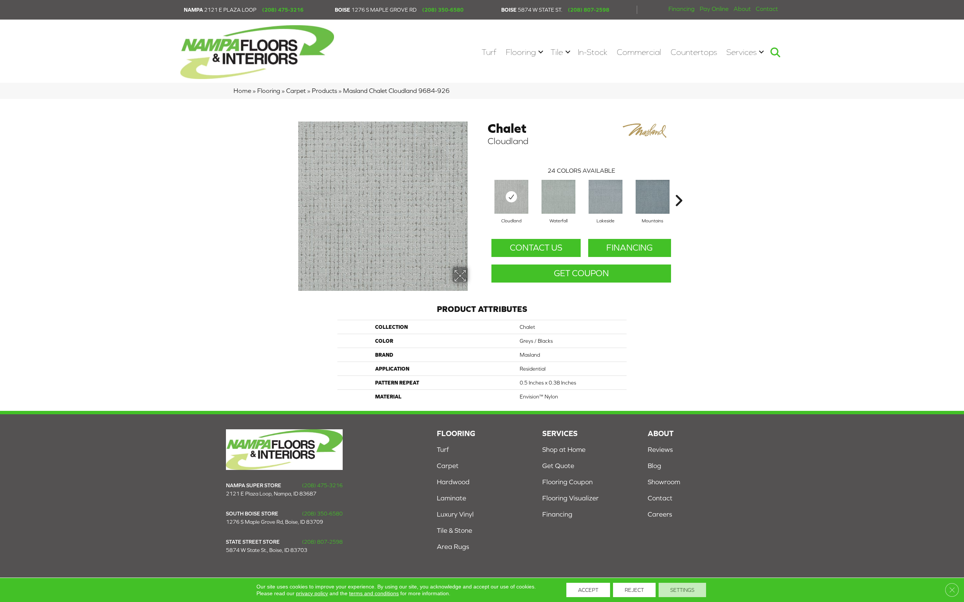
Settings (682, 590)
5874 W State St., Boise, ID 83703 (266, 550)
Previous (484, 189)
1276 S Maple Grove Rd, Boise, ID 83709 (274, 522)
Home (242, 90)
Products (324, 90)
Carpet (296, 90)
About (742, 9)
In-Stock (592, 52)
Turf (489, 52)
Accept (588, 590)
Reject (634, 590)
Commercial (639, 52)
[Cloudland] (511, 197)
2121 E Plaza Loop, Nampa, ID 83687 (271, 494)
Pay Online (714, 9)
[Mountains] (652, 197)
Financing (681, 9)
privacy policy (312, 593)
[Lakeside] (605, 197)
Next (678, 189)
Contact (767, 9)
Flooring (521, 52)
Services (741, 52)
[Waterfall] (558, 197)
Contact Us (536, 247)
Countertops (694, 52)
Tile (557, 52)
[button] (541, 52)
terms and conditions (374, 593)
